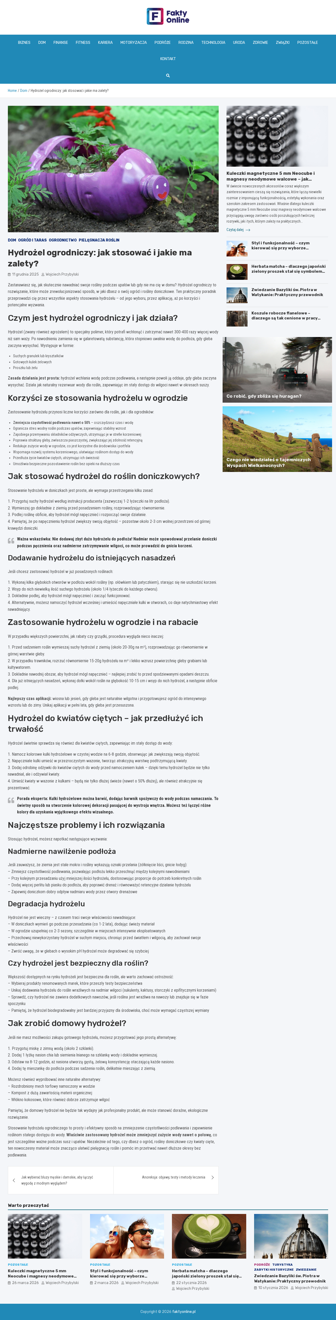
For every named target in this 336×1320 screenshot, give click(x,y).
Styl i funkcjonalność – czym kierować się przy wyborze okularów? (280, 248)
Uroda (239, 42)
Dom (42, 42)
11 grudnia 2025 (25, 274)
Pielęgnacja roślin (99, 240)
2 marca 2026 (106, 1283)
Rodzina (185, 42)
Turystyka (282, 1264)
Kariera (105, 42)
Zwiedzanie (306, 1269)
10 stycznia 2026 (273, 1288)
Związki (283, 42)
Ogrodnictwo (63, 240)
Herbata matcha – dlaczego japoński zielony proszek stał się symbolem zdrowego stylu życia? (288, 271)
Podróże (163, 42)
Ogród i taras (32, 240)
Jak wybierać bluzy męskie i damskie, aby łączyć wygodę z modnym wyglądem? (57, 1180)
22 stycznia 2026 (191, 1283)
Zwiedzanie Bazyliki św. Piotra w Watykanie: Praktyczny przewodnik (287, 292)
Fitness (83, 42)
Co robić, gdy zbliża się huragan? (264, 396)
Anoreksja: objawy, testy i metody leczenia (173, 1177)
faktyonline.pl (184, 1312)
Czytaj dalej (235, 230)
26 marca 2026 (25, 1283)
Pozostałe (307, 42)
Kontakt (168, 59)
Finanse (61, 42)
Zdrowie (260, 42)
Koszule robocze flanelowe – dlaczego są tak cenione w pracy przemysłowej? (284, 318)
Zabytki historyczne (274, 1269)
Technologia (213, 42)
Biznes (24, 42)
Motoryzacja (133, 42)
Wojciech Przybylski (62, 274)
